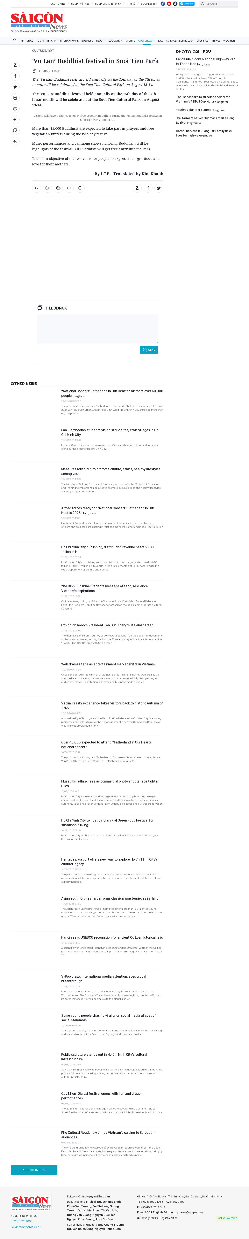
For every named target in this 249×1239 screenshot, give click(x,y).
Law (160, 40)
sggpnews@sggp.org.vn (26, 1226)
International (69, 40)
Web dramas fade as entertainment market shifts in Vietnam (108, 664)
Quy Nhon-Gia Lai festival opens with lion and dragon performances (102, 1095)
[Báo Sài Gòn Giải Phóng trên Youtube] (169, 3)
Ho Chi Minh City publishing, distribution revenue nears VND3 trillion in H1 (107, 549)
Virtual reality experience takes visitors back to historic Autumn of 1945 (112, 705)
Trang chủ (14, 40)
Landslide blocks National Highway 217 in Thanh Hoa (205, 61)
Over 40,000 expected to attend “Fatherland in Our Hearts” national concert (107, 744)
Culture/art (146, 40)
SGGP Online (58, 3)
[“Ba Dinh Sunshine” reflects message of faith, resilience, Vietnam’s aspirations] (34, 599)
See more (31, 1170)
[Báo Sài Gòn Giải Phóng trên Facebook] (162, 3)
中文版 (131, 3)
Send (151, 349)
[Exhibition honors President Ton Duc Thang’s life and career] (34, 638)
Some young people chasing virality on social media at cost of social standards (108, 1017)
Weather (229, 40)
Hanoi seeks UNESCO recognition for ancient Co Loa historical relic (112, 937)
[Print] (15, 108)
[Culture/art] (15, 141)
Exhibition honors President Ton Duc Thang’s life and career (107, 625)
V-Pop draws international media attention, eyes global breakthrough (103, 978)
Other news (24, 383)
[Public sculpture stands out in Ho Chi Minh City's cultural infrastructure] (34, 1067)
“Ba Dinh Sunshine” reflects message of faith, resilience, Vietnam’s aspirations (105, 588)
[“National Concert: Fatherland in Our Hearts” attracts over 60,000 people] (34, 404)
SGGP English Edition (39, 22)
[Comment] (15, 130)
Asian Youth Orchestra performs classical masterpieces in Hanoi (110, 898)
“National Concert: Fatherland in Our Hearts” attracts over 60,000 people (112, 393)
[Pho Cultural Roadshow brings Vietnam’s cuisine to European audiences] (34, 1145)
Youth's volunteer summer (200, 110)
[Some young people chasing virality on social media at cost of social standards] (34, 1028)
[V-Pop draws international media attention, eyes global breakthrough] (34, 989)
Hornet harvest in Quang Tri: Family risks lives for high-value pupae (204, 133)
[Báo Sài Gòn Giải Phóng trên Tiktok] (175, 3)
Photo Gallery (193, 51)
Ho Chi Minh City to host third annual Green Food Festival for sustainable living (107, 822)
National (27, 40)
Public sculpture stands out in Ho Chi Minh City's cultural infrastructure (104, 1056)
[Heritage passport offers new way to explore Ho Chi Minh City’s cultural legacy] (34, 872)
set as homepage (227, 1218)
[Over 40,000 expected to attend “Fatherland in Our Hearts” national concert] (34, 755)
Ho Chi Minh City (46, 40)
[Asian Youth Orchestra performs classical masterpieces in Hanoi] (34, 911)
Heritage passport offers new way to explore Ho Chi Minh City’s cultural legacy (109, 861)
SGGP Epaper (149, 3)
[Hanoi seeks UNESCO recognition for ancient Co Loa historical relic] (34, 950)
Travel (215, 40)
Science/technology (180, 40)
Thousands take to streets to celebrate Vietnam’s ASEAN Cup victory (203, 99)
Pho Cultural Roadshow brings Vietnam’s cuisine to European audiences (107, 1134)
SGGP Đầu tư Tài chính (108, 3)
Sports (130, 40)
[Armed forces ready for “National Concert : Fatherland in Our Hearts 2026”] (34, 521)
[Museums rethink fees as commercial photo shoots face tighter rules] (34, 794)
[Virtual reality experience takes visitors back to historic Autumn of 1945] (34, 716)
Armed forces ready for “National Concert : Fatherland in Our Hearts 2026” (107, 510)
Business (87, 40)
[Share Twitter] (15, 87)
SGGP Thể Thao (80, 3)
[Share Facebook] (15, 76)
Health (100, 40)
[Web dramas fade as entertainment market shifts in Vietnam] (34, 677)
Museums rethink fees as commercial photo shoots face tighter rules (110, 783)
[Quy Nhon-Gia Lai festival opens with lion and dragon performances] (34, 1106)
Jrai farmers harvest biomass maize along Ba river (205, 120)
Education (115, 40)
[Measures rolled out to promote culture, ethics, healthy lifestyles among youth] (34, 482)
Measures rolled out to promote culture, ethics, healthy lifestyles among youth (110, 471)
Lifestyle (202, 40)
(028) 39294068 (22, 1221)
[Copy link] (15, 119)
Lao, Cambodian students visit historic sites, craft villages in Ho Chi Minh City (109, 432)
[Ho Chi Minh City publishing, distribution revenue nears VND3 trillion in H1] (34, 560)
